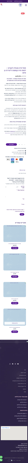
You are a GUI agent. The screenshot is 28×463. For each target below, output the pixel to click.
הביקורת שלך (20, 190)
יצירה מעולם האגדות (22, 386)
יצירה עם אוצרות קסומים (21, 378)
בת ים (8, 133)
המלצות (24, 389)
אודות (25, 391)
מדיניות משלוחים (22, 375)
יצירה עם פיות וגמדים (22, 383)
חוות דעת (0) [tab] (22, 170)
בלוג (25, 370)
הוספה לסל (11, 144)
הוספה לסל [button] (14, 248)
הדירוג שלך (22, 187)
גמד (6, 133)
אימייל (22, 204)
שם (23, 199)
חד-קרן (11, 133)
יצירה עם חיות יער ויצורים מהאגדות (19, 380)
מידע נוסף (15, 331)
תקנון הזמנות (23, 372)
